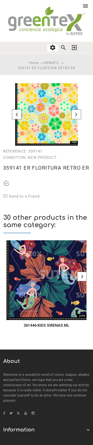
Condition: (15, 157)
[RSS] (18, 413)
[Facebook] (4, 413)
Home (34, 63)
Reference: (15, 151)
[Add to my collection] (6, 183)
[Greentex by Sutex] (46, 20)
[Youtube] (25, 413)
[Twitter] (11, 413)
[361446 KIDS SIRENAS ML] (46, 280)
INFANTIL (51, 63)
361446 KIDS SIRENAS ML (46, 325)
